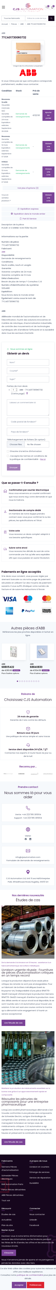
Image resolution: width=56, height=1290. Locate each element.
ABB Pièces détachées (12, 1195)
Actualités (6, 1219)
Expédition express (30, 208)
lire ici (43, 459)
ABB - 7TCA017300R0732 (31, 389)
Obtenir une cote (48, 146)
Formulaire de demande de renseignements (28, 860)
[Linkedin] (30, 839)
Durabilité (34, 1183)
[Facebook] (26, 839)
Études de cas (8, 1214)
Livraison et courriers (39, 1166)
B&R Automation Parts (12, 1184)
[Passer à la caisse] (52, 7)
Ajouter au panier (48, 115)
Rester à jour (8, 1230)
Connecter (35, 1208)
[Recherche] (51, 18)
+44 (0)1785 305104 (31, 814)
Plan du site (7, 1225)
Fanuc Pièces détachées (14, 1189)
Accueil (5, 24)
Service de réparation (40, 1177)
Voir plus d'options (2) (28, 188)
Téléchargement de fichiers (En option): (26, 439)
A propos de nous (38, 1160)
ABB (22, 24)
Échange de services (39, 1172)
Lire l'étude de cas (13, 1022)
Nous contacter (37, 1214)
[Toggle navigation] (3, 7)
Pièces (14, 24)
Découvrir (6, 1208)
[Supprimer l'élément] (26, 393)
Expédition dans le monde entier (29, 213)
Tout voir (6, 1200)
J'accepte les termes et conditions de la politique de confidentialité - (28, 458)
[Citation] (47, 7)
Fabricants (7, 1160)
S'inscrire (8, 1252)
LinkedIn (33, 1219)
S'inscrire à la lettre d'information (26, 451)
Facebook (34, 1225)
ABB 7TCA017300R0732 (36, 24)
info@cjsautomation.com (28, 857)
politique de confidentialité (30, 1275)
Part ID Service (29, 218)
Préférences (35, 1285)
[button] (17, 681)
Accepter (19, 1285)
